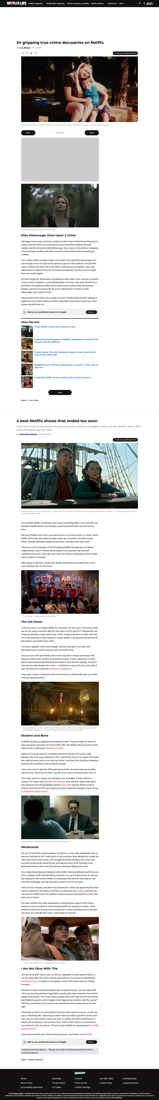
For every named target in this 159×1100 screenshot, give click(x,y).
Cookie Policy (106, 1083)
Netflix (89, 1034)
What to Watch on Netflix (78, 3)
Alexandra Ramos (28, 434)
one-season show (29, 981)
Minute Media (18, 1093)
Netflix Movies (97, 3)
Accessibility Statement (32, 1087)
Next (92, 133)
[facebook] (139, 3)
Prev (28, 133)
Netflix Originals (35, 3)
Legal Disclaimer (130, 1083)
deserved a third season (36, 791)
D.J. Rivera (25, 48)
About (23, 1078)
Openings (56, 1078)
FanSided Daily (130, 1078)
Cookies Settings (82, 1087)
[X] (144, 3)
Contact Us (112, 3)
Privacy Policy (58, 1083)
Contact (78, 1078)
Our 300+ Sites (106, 1078)
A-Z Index (56, 1087)
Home (23, 400)
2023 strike (66, 785)
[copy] (35, 53)
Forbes (80, 891)
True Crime (33, 400)
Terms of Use (80, 1083)
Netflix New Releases (56, 3)
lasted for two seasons (54, 781)
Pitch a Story (26, 1083)
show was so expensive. (60, 669)
